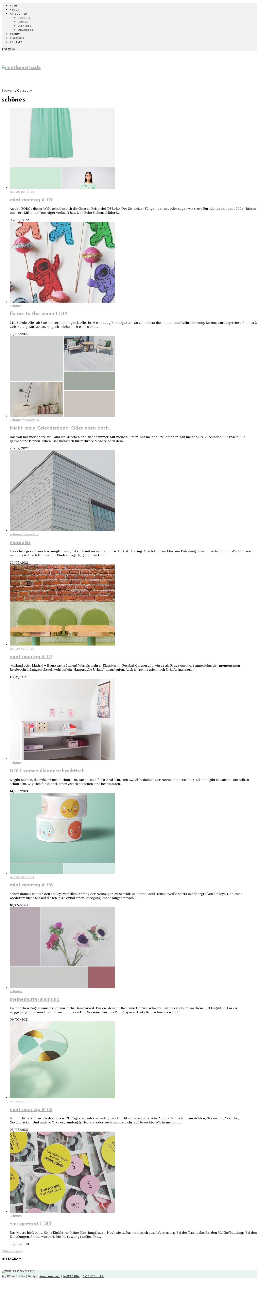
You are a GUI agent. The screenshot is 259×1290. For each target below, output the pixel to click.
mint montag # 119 (31, 200)
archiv (15, 34)
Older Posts (11, 1251)
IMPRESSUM (71, 1276)
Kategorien (18, 14)
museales (20, 542)
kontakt (16, 42)
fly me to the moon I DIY (39, 314)
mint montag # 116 (31, 885)
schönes (24, 18)
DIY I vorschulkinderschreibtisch (47, 771)
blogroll (17, 38)
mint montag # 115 (31, 1109)
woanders (25, 30)
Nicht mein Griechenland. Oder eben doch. (60, 428)
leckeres (24, 26)
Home (14, 6)
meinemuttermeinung (35, 999)
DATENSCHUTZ (93, 1276)
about (14, 10)
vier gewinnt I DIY (31, 1224)
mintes (23, 22)
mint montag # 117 (31, 656)
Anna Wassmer (49, 1276)
